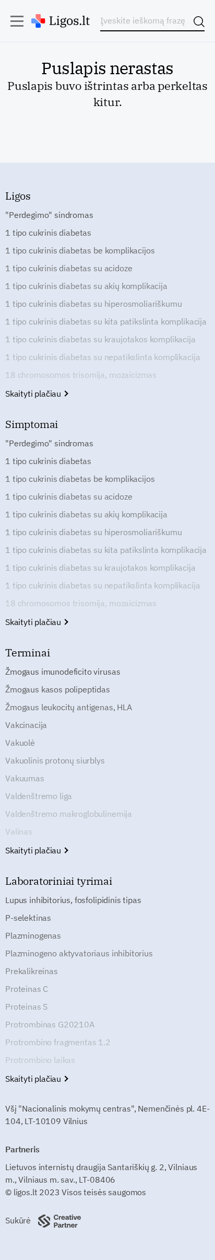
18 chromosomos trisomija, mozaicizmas (81, 374)
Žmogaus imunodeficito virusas (62, 671)
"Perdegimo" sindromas (49, 215)
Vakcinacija (26, 725)
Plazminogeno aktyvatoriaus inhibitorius (79, 953)
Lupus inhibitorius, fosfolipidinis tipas (73, 900)
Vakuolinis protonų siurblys (55, 760)
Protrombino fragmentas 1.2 (58, 1042)
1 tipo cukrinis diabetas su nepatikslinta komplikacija (102, 357)
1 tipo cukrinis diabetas (48, 232)
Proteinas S (26, 1006)
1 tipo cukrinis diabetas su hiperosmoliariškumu (93, 303)
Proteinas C (26, 989)
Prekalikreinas (31, 971)
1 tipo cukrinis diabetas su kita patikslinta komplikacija (106, 321)
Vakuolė (20, 742)
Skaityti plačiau (34, 393)
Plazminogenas (33, 935)
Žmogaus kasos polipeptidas (57, 689)
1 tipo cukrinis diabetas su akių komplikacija (86, 286)
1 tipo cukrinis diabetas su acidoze (68, 268)
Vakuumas (24, 778)
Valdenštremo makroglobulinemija (68, 813)
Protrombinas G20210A (49, 1024)
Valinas (18, 831)
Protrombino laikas (40, 1060)
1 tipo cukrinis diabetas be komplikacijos (79, 250)
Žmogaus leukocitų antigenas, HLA (68, 707)
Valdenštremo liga (38, 796)
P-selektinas (28, 917)
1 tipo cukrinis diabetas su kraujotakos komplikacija (100, 339)
